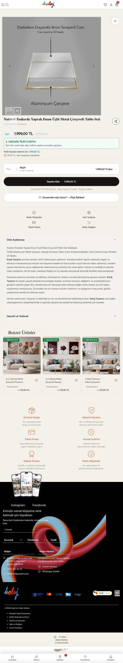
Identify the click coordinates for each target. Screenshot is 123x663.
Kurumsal (8, 540)
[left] (5, 368)
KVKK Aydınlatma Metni (19, 617)
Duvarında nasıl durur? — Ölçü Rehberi (63, 197)
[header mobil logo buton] (48, 4)
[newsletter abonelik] (33, 529)
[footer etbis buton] (117, 593)
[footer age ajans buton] (102, 593)
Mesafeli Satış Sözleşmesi (19, 613)
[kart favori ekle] (36, 380)
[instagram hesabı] (26, 493)
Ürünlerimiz (33, 540)
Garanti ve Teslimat (17, 316)
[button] (9, 66)
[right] (118, 368)
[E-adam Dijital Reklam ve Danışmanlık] (61, 639)
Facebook (39, 505)
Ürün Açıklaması (16, 239)
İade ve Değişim (15, 624)
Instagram (17, 505)
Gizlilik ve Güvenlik (17, 620)
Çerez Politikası (15, 628)
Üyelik (54, 540)
